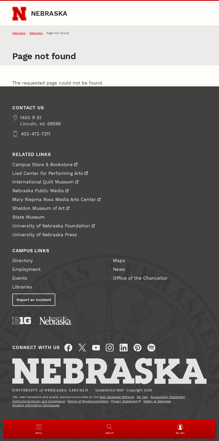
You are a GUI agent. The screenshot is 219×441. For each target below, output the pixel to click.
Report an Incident (34, 300)
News (119, 269)
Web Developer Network (116, 397)
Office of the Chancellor (140, 278)
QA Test (142, 397)
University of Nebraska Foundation (51, 225)
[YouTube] (96, 348)
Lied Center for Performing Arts (47, 173)
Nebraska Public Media (38, 190)
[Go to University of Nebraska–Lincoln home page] (19, 14)
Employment (26, 269)
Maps (119, 260)
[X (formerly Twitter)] (82, 348)
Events (19, 278)
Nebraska (49, 13)
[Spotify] (151, 348)
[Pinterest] (138, 348)
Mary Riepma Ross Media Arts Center (54, 199)
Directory (22, 260)
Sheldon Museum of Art (38, 208)
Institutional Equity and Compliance (38, 401)
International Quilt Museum (43, 182)
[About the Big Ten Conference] (21, 320)
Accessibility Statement (168, 397)
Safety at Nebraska (157, 401)
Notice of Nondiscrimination (88, 401)
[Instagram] (110, 348)
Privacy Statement (124, 401)
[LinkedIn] (124, 348)
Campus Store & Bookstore (42, 164)
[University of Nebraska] (55, 320)
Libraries (22, 287)
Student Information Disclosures (36, 405)
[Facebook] (68, 348)
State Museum (28, 217)
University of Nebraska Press (44, 234)
